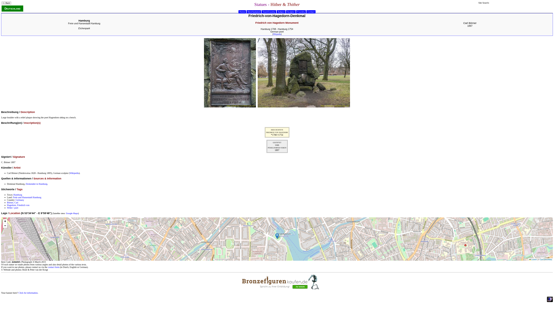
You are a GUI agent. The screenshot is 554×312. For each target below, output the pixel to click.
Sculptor (291, 12)
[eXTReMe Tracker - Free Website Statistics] (550, 301)
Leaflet (534, 259)
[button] (277, 236)
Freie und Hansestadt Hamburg (84, 23)
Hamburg (17, 195)
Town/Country (269, 12)
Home (242, 12)
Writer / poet (12, 208)
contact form (53, 267)
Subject (281, 12)
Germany (20, 200)
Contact (311, 12)
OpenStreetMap (546, 259)
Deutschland (12, 8)
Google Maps (72, 213)
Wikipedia (277, 34)
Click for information (28, 293)
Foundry (301, 12)
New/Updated (254, 12)
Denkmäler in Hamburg (36, 184)
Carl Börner (470, 23)
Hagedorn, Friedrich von (18, 205)
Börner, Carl (12, 202)
